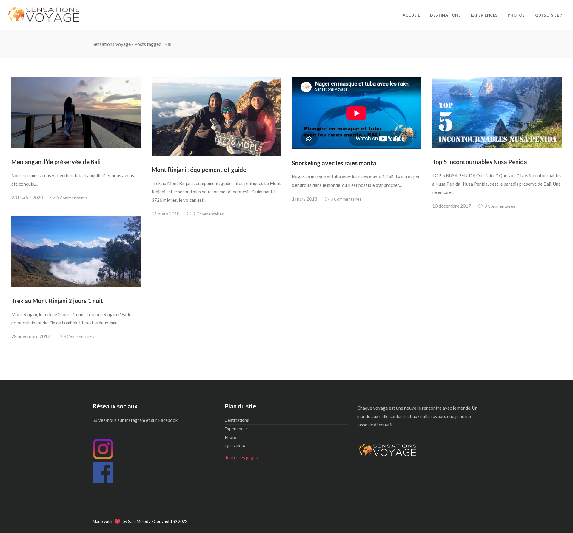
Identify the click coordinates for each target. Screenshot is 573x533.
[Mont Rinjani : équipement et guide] (216, 116)
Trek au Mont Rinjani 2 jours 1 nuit (57, 300)
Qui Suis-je (235, 445)
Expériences (236, 428)
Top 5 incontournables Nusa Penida (479, 161)
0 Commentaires (71, 197)
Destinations (237, 419)
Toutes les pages (241, 457)
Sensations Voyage (112, 44)
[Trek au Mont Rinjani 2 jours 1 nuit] (76, 251)
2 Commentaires (208, 213)
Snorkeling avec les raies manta (334, 163)
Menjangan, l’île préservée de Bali (56, 161)
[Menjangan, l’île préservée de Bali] (76, 112)
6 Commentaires (79, 336)
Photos (231, 437)
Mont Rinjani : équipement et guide (199, 169)
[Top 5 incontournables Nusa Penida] (496, 112)
